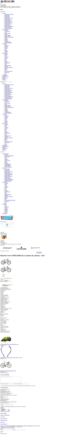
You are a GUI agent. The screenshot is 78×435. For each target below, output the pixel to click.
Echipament (5, 43)
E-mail (2, 405)
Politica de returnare (3, 420)
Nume (2, 403)
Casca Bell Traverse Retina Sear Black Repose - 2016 (9, 344)
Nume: (1, 429)
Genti (6, 32)
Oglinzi (6, 39)
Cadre (6, 56)
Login (5, 5)
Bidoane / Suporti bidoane (9, 37)
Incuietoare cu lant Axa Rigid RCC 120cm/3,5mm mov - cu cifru (11, 357)
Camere (6, 128)
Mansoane (6, 66)
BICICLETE (2, 425)
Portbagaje (6, 40)
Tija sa (6, 74)
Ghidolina (6, 109)
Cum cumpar (2, 416)
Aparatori (6, 30)
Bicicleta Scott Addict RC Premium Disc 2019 (8, 370)
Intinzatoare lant (7, 62)
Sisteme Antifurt (7, 36)
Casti (5, 49)
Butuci (6, 55)
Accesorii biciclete (6, 29)
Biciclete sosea (7, 24)
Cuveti (6, 58)
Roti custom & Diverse (8, 71)
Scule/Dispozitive (8, 41)
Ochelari (6, 46)
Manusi (6, 50)
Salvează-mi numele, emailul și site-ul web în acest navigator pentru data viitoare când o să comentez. (19, 385)
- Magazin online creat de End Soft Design (7, 427)
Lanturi (6, 64)
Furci (5, 60)
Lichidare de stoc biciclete (9, 14)
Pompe (6, 34)
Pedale (6, 68)
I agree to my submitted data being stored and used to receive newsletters (13, 406)
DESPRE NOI (5, 77)
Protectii (6, 47)
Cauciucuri (6, 127)
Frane (6, 59)
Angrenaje (6, 54)
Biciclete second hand (8, 23)
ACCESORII (7, 425)
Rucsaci (6, 52)
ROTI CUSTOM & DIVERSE (10, 200)
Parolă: (14, 429)
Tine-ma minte (4, 433)
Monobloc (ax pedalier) (9, 67)
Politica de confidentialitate (4, 415)
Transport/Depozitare (8, 42)
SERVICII (25, 425)
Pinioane (6, 69)
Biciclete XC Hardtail (8, 28)
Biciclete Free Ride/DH (9, 21)
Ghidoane (6, 61)
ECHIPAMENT (13, 425)
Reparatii (4, 147)
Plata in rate (2, 422)
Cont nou (2, 5)
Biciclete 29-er (7, 15)
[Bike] (7, 2)
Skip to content (2, 11)
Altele (6, 44)
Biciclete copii (7, 17)
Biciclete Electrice (8, 20)
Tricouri (6, 48)
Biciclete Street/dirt (8, 25)
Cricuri (6, 108)
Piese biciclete (5, 53)
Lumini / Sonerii (7, 33)
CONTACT (5, 79)
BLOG (4, 78)
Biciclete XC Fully (8, 27)
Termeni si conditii (3, 413)
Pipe (5, 70)
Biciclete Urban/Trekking (9, 26)
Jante (5, 63)
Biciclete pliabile (7, 22)
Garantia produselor (3, 418)
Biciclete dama (7, 89)
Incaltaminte (7, 45)
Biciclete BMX (7, 16)
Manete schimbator (8, 65)
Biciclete (4, 13)
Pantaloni (6, 51)
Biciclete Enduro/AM (8, 90)
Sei (5, 73)
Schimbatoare (7, 72)
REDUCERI (5, 75)
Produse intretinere (8, 35)
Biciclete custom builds (8, 18)
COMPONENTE (5, 146)
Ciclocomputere (7, 31)
